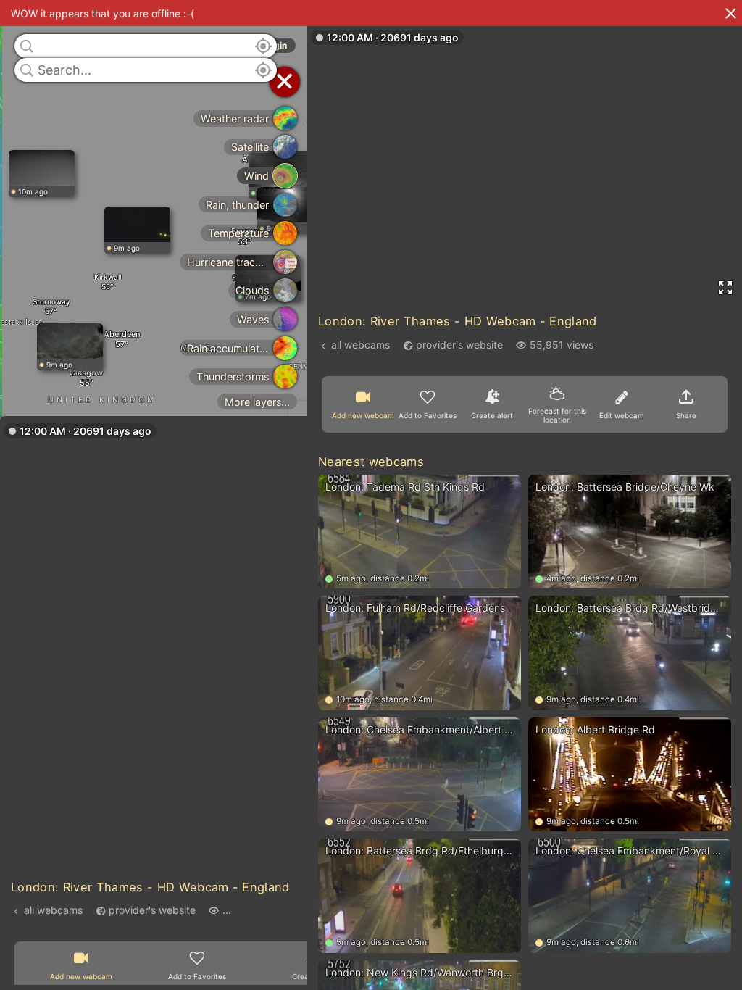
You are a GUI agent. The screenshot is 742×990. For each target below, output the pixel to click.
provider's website (152, 910)
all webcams (53, 910)
